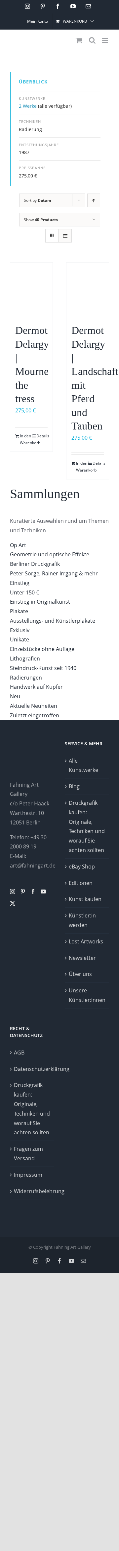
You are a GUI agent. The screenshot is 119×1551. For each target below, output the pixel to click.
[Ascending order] (93, 200)
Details (42, 436)
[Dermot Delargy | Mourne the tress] (31, 290)
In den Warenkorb (25, 439)
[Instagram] (12, 891)
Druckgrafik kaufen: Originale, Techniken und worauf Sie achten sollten (87, 826)
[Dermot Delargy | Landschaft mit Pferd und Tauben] (87, 290)
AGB (19, 1052)
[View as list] (65, 235)
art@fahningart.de (33, 865)
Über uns (80, 974)
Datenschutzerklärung (32, 1069)
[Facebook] (33, 891)
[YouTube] (43, 891)
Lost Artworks (86, 941)
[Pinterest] (22, 891)
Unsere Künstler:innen (87, 995)
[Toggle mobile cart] (79, 40)
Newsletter (82, 957)
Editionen (81, 883)
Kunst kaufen (85, 899)
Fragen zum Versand (28, 1153)
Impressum (28, 1174)
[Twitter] (12, 903)
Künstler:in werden (82, 920)
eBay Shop (82, 866)
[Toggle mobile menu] (105, 40)
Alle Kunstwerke (83, 765)
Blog (74, 786)
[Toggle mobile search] (92, 40)
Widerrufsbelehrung (32, 1191)
